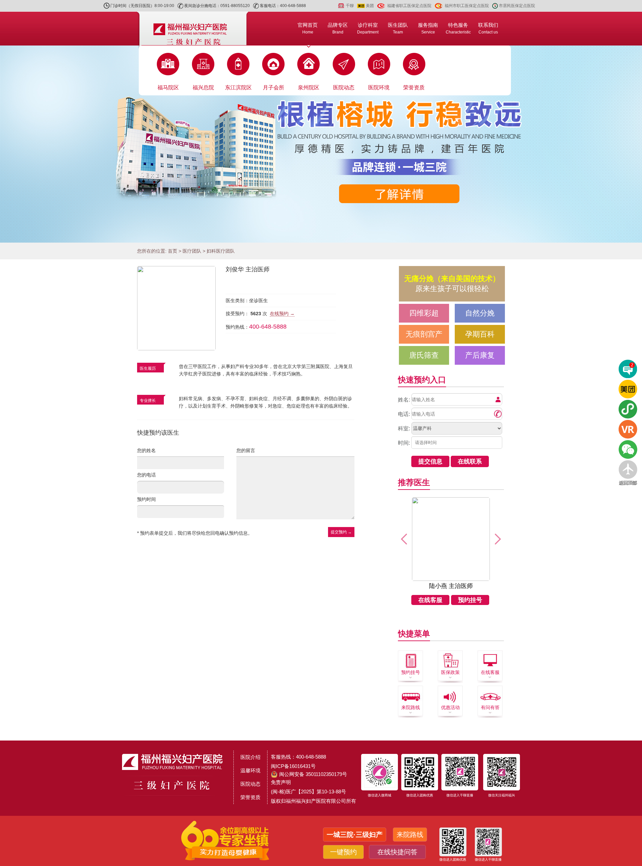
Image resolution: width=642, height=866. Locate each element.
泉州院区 (308, 87)
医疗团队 (192, 251)
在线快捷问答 (399, 852)
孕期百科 (480, 334)
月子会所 (273, 87)
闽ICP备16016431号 (293, 766)
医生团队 (398, 28)
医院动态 (343, 87)
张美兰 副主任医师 (451, 586)
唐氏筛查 (424, 355)
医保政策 (450, 672)
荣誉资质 (414, 87)
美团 (370, 5)
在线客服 (430, 600)
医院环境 (379, 87)
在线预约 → (282, 313)
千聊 (350, 5)
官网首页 (308, 28)
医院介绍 (250, 757)
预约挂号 (470, 600)
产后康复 (480, 355)
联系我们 (488, 28)
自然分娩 (480, 313)
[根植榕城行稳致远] (321, 144)
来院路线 (410, 707)
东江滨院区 (238, 87)
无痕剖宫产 (424, 334)
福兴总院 (203, 87)
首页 (172, 251)
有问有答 (490, 707)
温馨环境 (250, 770)
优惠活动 (450, 707)
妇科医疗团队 (221, 251)
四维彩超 (424, 313)
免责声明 (281, 782)
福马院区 (168, 87)
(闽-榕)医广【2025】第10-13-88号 (308, 791)
